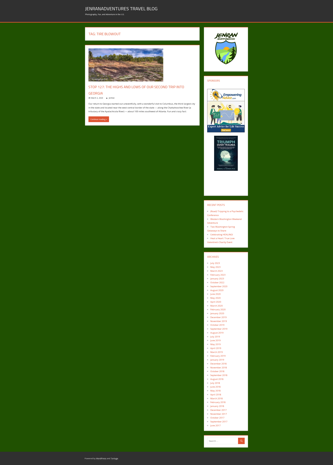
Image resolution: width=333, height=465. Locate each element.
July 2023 (215, 263)
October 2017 (217, 417)
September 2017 (218, 421)
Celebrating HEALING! (221, 234)
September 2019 (218, 328)
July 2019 (215, 336)
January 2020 (217, 313)
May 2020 (215, 297)
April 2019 (215, 348)
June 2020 (215, 294)
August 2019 (216, 332)
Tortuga (114, 458)
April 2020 (215, 301)
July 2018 (215, 382)
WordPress (101, 458)
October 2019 (217, 324)
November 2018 (218, 367)
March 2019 (216, 352)
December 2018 (218, 363)
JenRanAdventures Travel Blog (121, 8)
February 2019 (218, 355)
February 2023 (218, 274)
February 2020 (218, 309)
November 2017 (218, 413)
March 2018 (216, 398)
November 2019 (218, 321)
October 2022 (217, 282)
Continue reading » (98, 119)
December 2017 (218, 409)
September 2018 (218, 375)
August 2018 (216, 379)
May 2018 (215, 390)
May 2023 (215, 266)
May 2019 (215, 344)
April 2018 (215, 394)
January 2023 (217, 278)
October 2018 (217, 371)
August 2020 (216, 290)
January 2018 (217, 406)
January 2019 (217, 359)
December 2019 (218, 317)
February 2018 (218, 402)
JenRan (112, 98)
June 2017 (215, 425)
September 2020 (218, 286)
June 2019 (215, 340)
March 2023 (216, 270)
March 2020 (216, 305)
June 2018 (215, 386)
